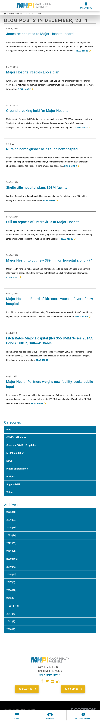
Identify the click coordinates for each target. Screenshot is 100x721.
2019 (11, 566)
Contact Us (25, 689)
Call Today (86, 8)
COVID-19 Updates (16, 437)
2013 (10, 613)
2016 (11, 590)
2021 (11, 551)
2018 (11, 574)
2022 (11, 543)
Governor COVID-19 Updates (21, 445)
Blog (8, 429)
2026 (11, 512)
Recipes (10, 476)
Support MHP (13, 484)
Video (9, 492)
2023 (11, 535)
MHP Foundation (15, 453)
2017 (10, 582)
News (9, 460)
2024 (11, 527)
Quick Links (71, 689)
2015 (11, 598)
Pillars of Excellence (17, 468)
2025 (11, 519)
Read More (82, 51)
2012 (10, 621)
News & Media (15, 13)
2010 (10, 629)
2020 (12, 558)
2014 (28, 13)
